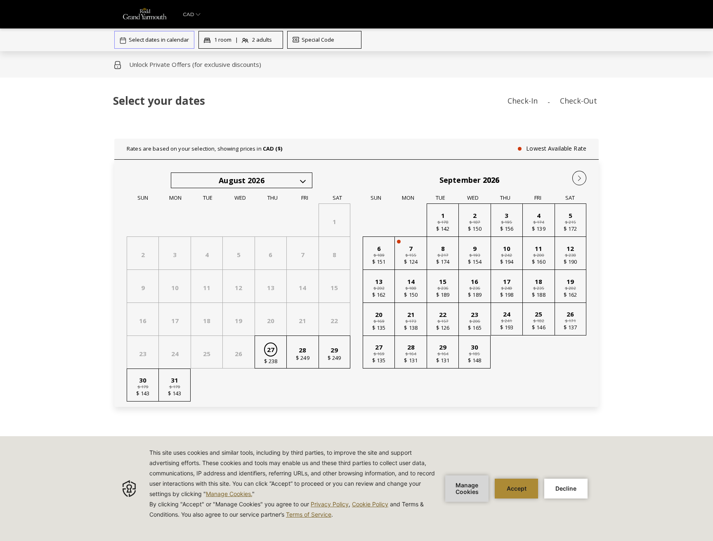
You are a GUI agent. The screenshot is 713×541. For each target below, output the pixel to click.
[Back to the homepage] (144, 14)
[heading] (274, 104)
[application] (356, 488)
